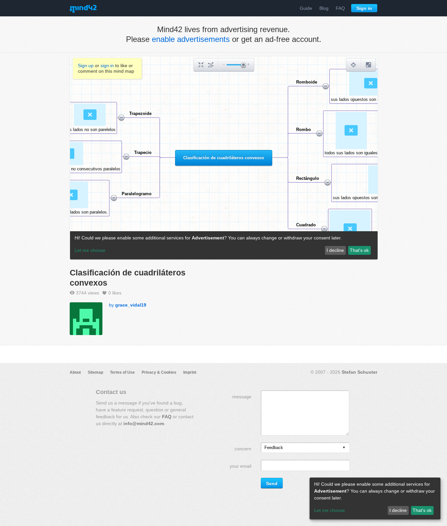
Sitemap (95, 372)
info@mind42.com (143, 423)
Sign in (364, 8)
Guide (306, 8)
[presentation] (344, 448)
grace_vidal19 (130, 305)
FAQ (340, 8)
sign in (107, 65)
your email (240, 466)
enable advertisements (191, 39)
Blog (324, 8)
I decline (398, 510)
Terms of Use (122, 372)
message (241, 396)
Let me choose (329, 510)
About (75, 372)
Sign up (86, 65)
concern (243, 448)
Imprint (189, 372)
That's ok (422, 510)
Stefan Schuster (359, 372)
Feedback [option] (273, 447)
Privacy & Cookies (159, 372)
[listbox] (305, 447)
